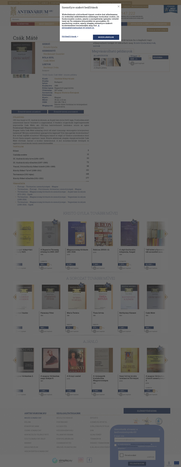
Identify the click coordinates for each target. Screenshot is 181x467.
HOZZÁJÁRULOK (106, 37)
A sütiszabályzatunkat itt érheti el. (80, 26)
